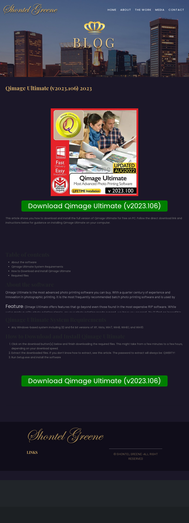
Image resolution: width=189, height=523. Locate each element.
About (125, 10)
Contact (176, 10)
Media (160, 10)
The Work (143, 10)
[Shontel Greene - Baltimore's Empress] (30, 10)
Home (112, 10)
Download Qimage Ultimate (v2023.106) (94, 206)
